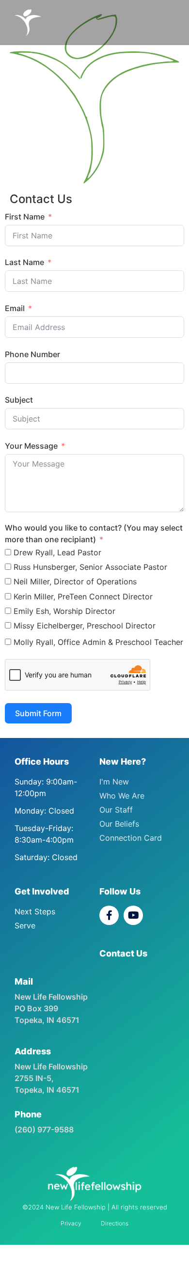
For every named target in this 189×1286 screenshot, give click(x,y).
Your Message (31, 446)
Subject (19, 400)
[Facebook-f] (109, 915)
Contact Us (123, 953)
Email (15, 308)
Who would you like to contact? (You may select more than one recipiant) (94, 533)
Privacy (71, 1223)
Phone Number (32, 354)
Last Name (24, 262)
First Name (25, 216)
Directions (114, 1223)
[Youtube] (133, 915)
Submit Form (38, 713)
